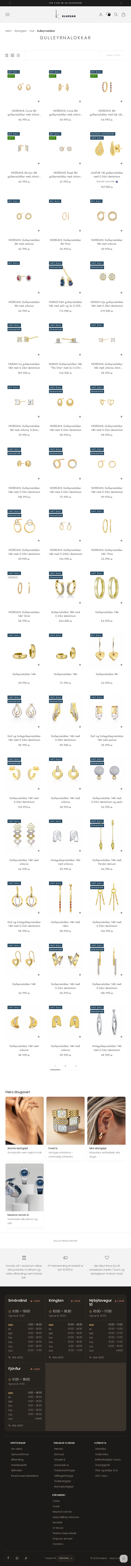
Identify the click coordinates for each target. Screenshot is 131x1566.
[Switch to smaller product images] (12, 55)
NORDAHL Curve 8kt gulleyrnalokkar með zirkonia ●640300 (24, 113)
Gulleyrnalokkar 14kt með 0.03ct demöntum (65, 986)
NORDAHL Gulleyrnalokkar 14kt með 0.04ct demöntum (65, 428)
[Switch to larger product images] (6, 55)
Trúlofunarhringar (64, 1470)
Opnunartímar (20, 1454)
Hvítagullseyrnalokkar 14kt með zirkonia (65, 862)
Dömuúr (59, 1454)
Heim (8, 31)
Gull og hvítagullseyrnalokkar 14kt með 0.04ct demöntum (24, 738)
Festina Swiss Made (64, 1533)
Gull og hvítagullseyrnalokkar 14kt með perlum (106, 738)
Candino (58, 1544)
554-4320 (17, 1357)
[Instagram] (17, 1558)
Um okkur (16, 1449)
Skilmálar (16, 1470)
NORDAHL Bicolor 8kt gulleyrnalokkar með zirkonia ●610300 (24, 175)
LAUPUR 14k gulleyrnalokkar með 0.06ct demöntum (107, 174)
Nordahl (57, 1522)
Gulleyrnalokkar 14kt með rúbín (65, 924)
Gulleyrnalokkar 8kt (107, 674)
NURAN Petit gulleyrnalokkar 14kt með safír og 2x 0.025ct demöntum (65, 304)
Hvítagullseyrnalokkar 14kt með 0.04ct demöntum (107, 1048)
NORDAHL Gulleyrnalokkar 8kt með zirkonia (24, 242)
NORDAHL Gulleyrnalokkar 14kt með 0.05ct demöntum (107, 490)
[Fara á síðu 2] (76, 1066)
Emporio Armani (62, 1538)
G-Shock (58, 1528)
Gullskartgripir (62, 1481)
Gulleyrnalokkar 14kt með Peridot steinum (106, 862)
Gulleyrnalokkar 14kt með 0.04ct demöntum (24, 800)
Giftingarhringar (63, 1476)
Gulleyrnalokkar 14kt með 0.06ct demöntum (106, 924)
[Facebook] (8, 1558)
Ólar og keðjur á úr (106, 1470)
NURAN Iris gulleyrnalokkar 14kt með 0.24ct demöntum (24, 366)
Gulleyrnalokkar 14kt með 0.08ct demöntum (65, 738)
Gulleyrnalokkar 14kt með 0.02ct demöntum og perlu (106, 800)
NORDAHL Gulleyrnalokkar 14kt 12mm (24, 614)
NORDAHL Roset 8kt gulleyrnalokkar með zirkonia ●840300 (65, 175)
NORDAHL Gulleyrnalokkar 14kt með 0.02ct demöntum (107, 428)
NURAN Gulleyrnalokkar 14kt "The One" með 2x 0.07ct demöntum (65, 366)
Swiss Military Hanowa (66, 1517)
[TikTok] (26, 1558)
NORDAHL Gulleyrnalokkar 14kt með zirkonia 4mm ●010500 (106, 366)
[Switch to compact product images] (18, 55)
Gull (32, 31)
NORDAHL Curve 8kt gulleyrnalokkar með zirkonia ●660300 (65, 113)
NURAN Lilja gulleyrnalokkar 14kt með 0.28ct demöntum (107, 304)
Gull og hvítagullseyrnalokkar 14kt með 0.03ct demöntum (24, 924)
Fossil (56, 1506)
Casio (56, 1501)
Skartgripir (20, 31)
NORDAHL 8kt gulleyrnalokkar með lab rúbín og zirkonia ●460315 (107, 113)
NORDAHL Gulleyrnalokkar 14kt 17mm (106, 552)
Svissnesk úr (61, 1465)
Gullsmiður (101, 1454)
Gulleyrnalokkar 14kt (107, 612)
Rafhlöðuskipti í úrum (108, 1459)
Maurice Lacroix (62, 1511)
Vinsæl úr (60, 1459)
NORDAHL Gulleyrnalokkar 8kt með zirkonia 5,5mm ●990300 (24, 428)
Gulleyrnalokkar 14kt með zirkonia (65, 800)
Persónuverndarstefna (24, 1476)
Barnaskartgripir (64, 1486)
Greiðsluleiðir (19, 1465)
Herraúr (58, 1449)
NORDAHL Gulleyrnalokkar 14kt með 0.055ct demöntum (65, 552)
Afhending (17, 1459)
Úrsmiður (100, 1449)
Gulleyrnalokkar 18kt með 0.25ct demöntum (65, 614)
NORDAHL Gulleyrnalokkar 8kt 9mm (65, 242)
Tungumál (50, 1558)
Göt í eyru (101, 1476)
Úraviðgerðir (102, 1465)
